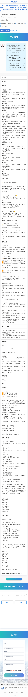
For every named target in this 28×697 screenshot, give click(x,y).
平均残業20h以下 (11, 23)
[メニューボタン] (1, 1)
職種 (5, 643)
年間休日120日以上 (21, 23)
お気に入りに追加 (5, 30)
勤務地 (5, 651)
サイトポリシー (17, 692)
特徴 (5, 659)
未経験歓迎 (3, 23)
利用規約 (22, 690)
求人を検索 (14, 675)
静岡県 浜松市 (5, 19)
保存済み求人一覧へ (14, 30)
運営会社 (22, 692)
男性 (7, 602)
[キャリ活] (14, 1)
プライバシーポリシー (15, 690)
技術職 (3, 17)
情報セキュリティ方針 (8, 692)
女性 (21, 602)
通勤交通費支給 (4, 26)
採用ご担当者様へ (7, 690)
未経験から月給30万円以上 (11, 17)
